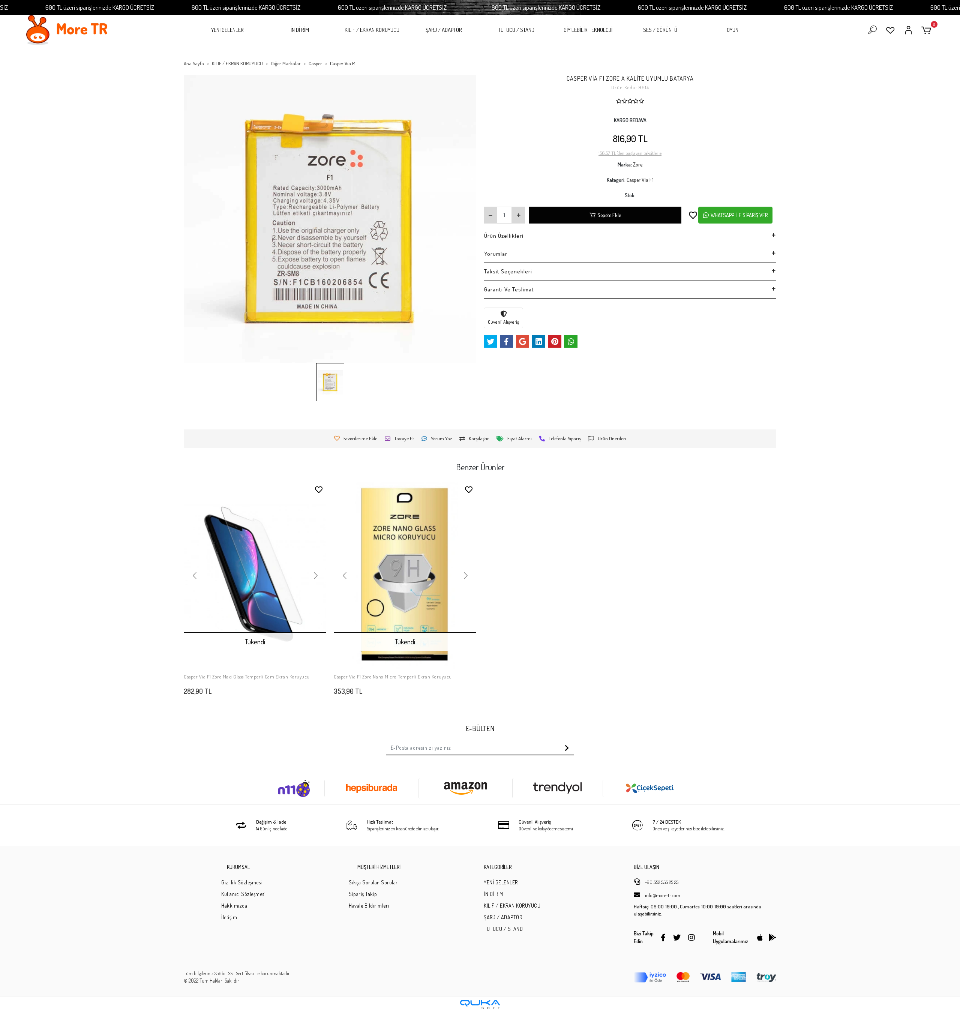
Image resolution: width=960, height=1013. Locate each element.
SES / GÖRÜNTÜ (660, 29)
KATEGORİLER (498, 867)
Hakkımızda (234, 905)
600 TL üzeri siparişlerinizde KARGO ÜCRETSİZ (99, 7)
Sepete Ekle (609, 215)
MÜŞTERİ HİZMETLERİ (378, 867)
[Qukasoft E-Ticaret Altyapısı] (480, 1004)
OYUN (732, 29)
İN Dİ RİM (300, 29)
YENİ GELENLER (227, 29)
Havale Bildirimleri (369, 905)
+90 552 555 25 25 (661, 882)
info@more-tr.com (662, 895)
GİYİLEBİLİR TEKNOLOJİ (588, 29)
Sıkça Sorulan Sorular (373, 882)
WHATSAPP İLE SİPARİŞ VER (739, 215)
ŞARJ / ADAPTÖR (444, 29)
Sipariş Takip (363, 894)
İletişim (229, 917)
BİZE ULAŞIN (646, 867)
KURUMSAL (238, 867)
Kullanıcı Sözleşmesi (243, 894)
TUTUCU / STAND (516, 29)
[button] (927, 30)
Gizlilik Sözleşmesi (241, 882)
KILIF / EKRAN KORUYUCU (372, 29)
